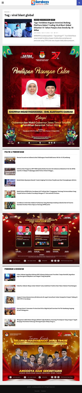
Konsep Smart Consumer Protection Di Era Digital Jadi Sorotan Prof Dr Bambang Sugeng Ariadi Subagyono (45, 309)
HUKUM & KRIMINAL (45, 19)
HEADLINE (36, 19)
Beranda (37, 391)
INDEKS (53, 19)
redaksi (39, 33)
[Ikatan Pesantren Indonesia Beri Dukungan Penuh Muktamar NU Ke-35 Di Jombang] (9, 160)
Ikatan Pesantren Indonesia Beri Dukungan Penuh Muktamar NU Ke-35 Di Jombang (43, 157)
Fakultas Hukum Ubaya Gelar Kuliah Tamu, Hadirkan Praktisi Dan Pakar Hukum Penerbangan (47, 286)
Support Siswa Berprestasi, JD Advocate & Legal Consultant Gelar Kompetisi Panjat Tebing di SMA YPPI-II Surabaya (47, 298)
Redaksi (43, 391)
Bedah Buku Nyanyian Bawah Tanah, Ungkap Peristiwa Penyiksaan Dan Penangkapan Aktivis (46, 180)
